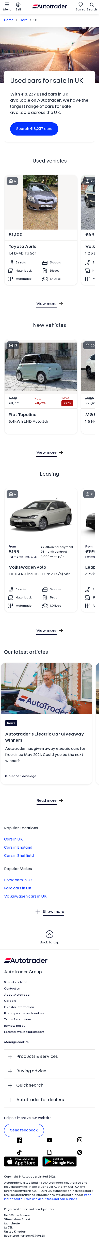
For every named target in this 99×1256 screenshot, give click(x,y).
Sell (18, 9)
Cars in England (18, 848)
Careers (10, 1001)
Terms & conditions (17, 1019)
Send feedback (24, 1130)
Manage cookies (16, 1042)
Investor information (19, 1007)
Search (92, 9)
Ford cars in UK (17, 888)
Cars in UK (13, 839)
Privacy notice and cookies (24, 1013)
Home (8, 20)
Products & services (37, 1056)
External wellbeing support (24, 1032)
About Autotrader (17, 994)
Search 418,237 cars (34, 129)
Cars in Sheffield (19, 856)
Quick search (29, 1085)
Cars (23, 20)
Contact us (12, 988)
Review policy (14, 1025)
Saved (81, 9)
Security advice (15, 982)
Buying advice (31, 1071)
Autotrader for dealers (40, 1100)
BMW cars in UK (18, 880)
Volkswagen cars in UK (25, 896)
